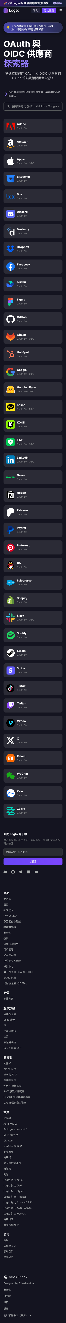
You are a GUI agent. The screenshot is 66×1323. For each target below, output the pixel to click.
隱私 (6, 1308)
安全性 (7, 1289)
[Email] (28, 872)
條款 (6, 1302)
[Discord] (5, 872)
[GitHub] (13, 872)
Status (7, 1295)
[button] (18, 1315)
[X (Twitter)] (21, 872)
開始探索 (57, 3)
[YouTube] (36, 872)
